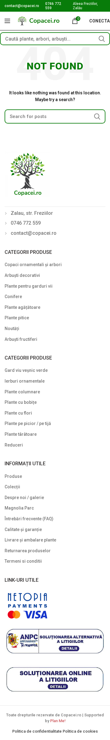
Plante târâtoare (21, 434)
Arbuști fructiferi (21, 339)
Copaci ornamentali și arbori (33, 264)
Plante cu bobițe (21, 402)
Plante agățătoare (22, 307)
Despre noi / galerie (24, 497)
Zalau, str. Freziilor (32, 213)
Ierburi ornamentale (25, 381)
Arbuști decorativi (22, 275)
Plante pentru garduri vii (29, 286)
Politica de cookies (80, 731)
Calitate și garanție (23, 529)
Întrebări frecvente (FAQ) (29, 518)
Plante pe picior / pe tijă (28, 423)
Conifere (13, 296)
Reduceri (14, 445)
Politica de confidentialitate (37, 731)
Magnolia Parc (19, 508)
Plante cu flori (18, 413)
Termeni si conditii (23, 561)
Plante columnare (22, 391)
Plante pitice (17, 317)
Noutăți (12, 328)
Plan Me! (57, 720)
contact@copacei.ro (22, 6)
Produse (13, 476)
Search (101, 38)
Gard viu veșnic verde (26, 370)
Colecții (12, 486)
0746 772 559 (26, 223)
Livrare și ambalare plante (30, 539)
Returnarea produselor (28, 550)
